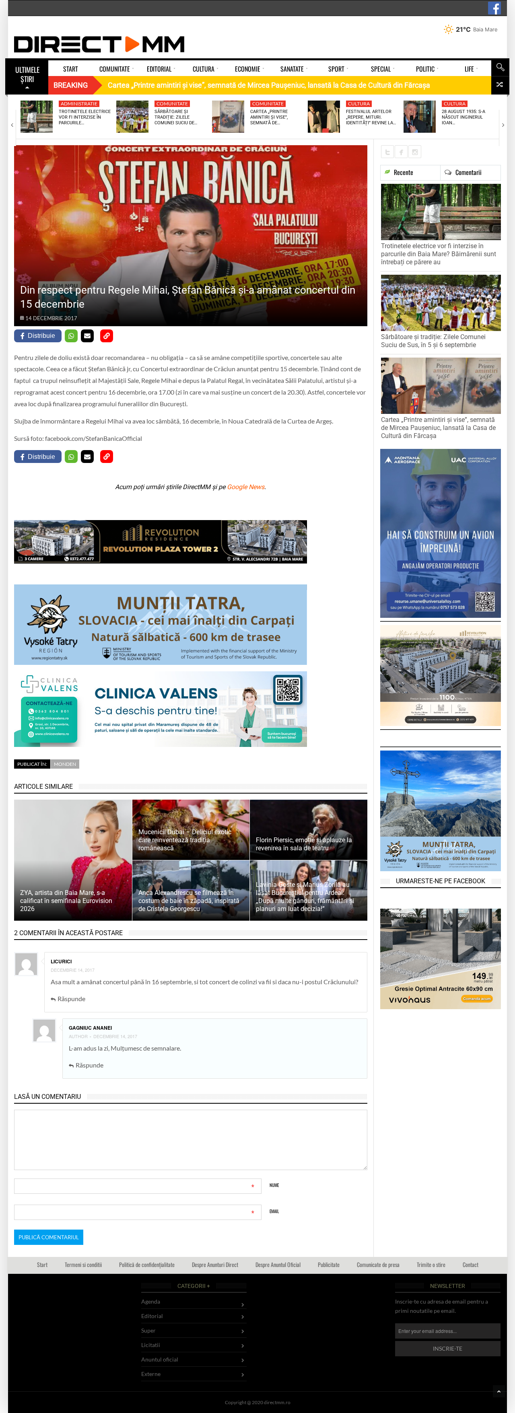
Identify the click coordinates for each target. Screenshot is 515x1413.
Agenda (150, 1301)
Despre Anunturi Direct (215, 1264)
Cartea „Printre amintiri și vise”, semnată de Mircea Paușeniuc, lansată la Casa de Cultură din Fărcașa (438, 428)
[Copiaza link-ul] (106, 335)
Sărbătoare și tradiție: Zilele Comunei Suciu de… (175, 117)
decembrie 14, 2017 (73, 970)
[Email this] (87, 335)
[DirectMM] (99, 44)
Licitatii (150, 1344)
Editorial (152, 1315)
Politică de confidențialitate (147, 1264)
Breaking (71, 85)
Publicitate (329, 1264)
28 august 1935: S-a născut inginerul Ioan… (463, 117)
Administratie (79, 104)
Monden (65, 764)
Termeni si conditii (83, 1264)
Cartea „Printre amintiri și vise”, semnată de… (269, 117)
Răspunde (71, 998)
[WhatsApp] (71, 335)
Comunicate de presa (378, 1264)
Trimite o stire (431, 1264)
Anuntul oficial (159, 1359)
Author (78, 1036)
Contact (470, 1264)
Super (148, 1330)
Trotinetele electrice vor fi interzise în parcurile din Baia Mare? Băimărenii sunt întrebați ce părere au (438, 254)
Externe (151, 1373)
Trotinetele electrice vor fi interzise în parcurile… (85, 117)
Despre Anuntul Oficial (278, 1264)
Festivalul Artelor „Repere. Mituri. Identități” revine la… (371, 117)
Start (42, 1264)
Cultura (359, 104)
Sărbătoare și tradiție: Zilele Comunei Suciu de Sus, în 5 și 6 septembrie (433, 341)
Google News (245, 487)
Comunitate (172, 104)
